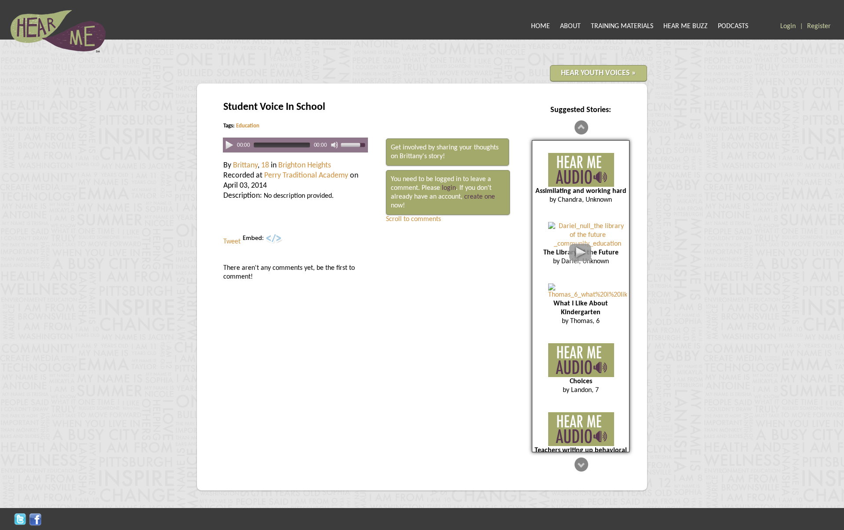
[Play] (229, 144)
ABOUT (570, 26)
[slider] (354, 144)
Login (788, 26)
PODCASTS (733, 26)
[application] (295, 145)
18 (265, 165)
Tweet (231, 241)
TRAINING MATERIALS (622, 26)
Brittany (245, 165)
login (449, 188)
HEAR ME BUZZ (685, 26)
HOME (540, 26)
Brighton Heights (304, 165)
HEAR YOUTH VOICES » (598, 73)
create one (479, 196)
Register (819, 26)
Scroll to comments (413, 219)
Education (247, 126)
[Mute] (334, 145)
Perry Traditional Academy (306, 175)
